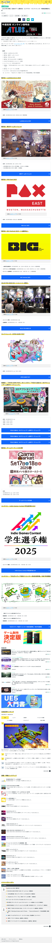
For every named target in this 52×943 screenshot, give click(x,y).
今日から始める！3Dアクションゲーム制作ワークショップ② (25, 436)
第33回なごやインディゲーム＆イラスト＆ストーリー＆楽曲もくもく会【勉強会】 (25, 902)
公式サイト (8, 109)
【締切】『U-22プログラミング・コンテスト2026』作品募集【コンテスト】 (24, 915)
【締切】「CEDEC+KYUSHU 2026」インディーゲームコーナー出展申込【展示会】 (25, 908)
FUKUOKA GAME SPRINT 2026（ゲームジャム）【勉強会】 (20, 891)
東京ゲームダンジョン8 (25, 174)
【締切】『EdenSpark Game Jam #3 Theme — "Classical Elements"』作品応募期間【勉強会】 (28, 911)
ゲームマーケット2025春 (25, 500)
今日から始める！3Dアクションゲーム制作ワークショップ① (25, 430)
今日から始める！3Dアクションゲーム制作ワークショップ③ (25, 442)
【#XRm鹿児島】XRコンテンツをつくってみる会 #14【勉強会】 (21, 894)
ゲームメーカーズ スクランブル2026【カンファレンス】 (19, 899)
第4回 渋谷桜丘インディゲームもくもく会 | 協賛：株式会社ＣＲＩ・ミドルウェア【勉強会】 (27, 905)
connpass (11, 413)
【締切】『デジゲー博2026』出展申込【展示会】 (18, 918)
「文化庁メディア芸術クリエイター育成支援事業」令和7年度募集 (25, 627)
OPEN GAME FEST (25, 377)
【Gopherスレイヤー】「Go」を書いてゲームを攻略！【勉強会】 (21, 896)
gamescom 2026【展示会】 (13, 888)
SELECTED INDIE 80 (25, 328)
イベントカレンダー (18, 43)
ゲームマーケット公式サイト (20, 485)
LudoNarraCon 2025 (25, 121)
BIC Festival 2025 (25, 277)
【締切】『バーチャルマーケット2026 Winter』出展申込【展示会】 (22, 921)
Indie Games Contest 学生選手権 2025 (25, 570)
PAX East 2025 (25, 225)
